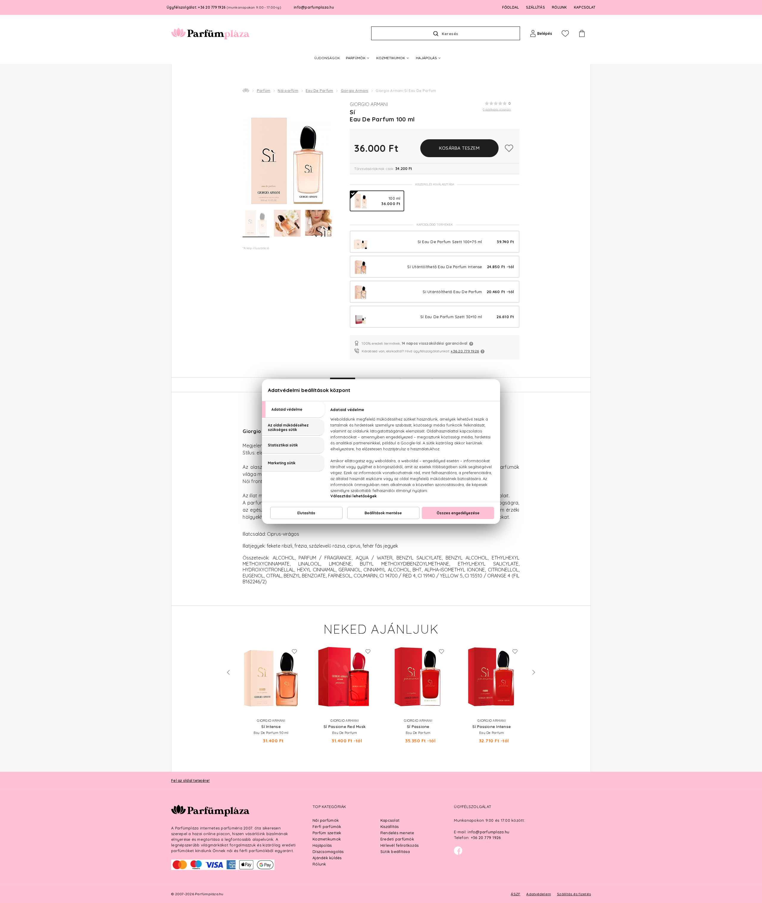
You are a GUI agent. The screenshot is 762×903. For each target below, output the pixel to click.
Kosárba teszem (459, 148)
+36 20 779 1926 (465, 351)
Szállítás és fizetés (574, 894)
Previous (228, 672)
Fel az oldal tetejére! (190, 780)
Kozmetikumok (327, 839)
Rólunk (319, 864)
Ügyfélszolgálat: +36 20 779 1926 (224, 7)
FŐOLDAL (510, 7)
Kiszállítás (389, 826)
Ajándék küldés (327, 857)
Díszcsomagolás (328, 851)
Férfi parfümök (327, 826)
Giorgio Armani (354, 90)
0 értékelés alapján (497, 109)
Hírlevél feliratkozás (399, 845)
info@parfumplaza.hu (314, 7)
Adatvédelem (538, 894)
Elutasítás (306, 513)
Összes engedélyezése (458, 513)
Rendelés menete (397, 832)
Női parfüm (288, 90)
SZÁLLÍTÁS (535, 7)
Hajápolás (322, 845)
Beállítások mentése (383, 513)
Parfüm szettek (327, 832)
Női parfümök (326, 820)
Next (534, 672)
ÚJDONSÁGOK (327, 58)
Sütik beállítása (395, 851)
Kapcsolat (389, 820)
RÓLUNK (559, 7)
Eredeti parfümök (397, 839)
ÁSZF (515, 894)
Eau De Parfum (319, 90)
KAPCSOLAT (584, 7)
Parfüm (264, 90)
